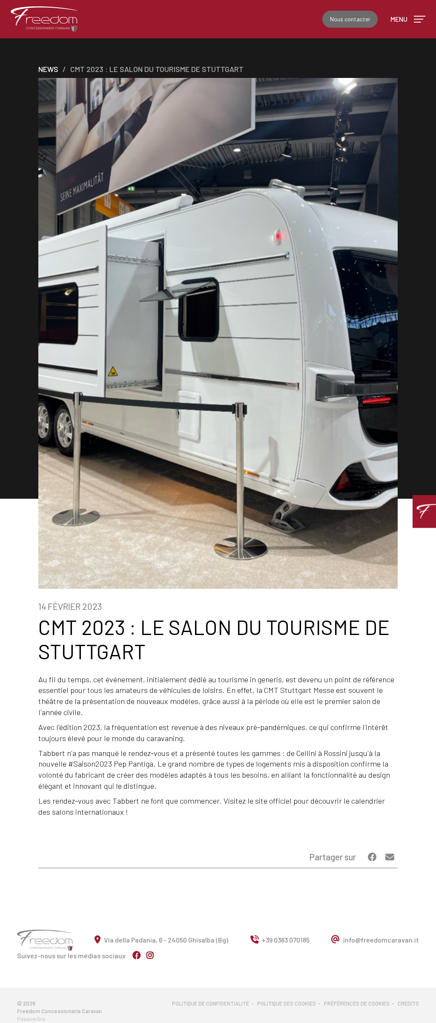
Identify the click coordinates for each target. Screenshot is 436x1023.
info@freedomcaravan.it (381, 940)
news (48, 69)
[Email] (389, 856)
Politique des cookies (286, 1003)
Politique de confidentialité (210, 1003)
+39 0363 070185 (286, 940)
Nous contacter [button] (350, 19)
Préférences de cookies (357, 1003)
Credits (408, 1003)
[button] (424, 511)
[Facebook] (373, 856)
